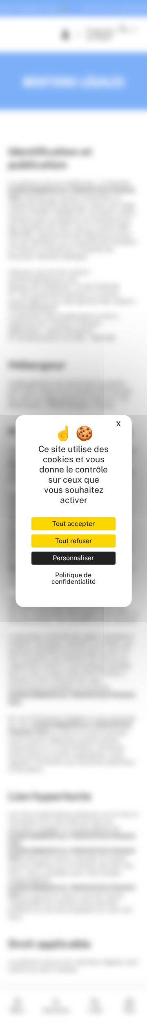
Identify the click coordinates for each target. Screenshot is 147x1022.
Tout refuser (73, 541)
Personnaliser (73, 558)
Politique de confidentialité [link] (73, 578)
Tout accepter (73, 524)
